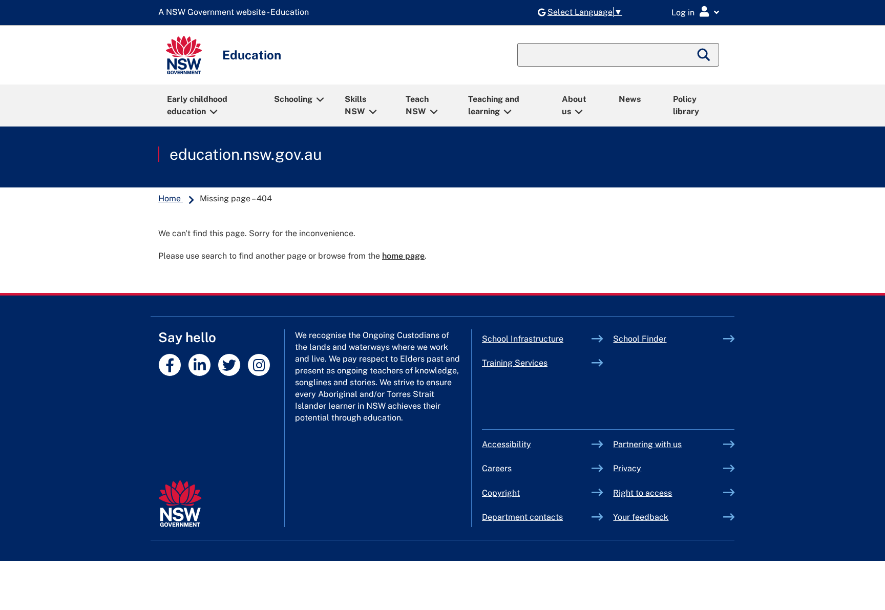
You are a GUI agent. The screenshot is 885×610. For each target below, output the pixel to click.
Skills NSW (355, 105)
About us (574, 105)
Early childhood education (197, 105)
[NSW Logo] (184, 55)
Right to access (642, 493)
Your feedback (640, 517)
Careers (497, 468)
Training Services (537, 363)
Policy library (686, 105)
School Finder (639, 339)
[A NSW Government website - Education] (236, 12)
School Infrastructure (537, 339)
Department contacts (522, 517)
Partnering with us (647, 444)
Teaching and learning (493, 105)
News (630, 99)
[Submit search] (704, 55)
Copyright (501, 493)
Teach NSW (417, 105)
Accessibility (506, 444)
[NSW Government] (180, 503)
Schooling (293, 99)
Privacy (627, 468)
